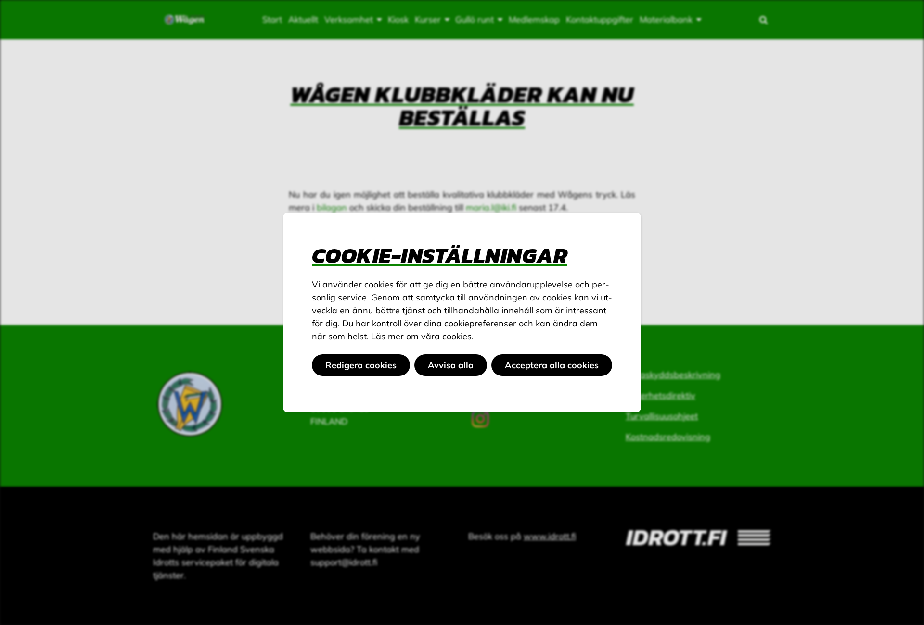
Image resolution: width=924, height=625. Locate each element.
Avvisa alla (451, 365)
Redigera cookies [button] (361, 365)
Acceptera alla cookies (552, 365)
